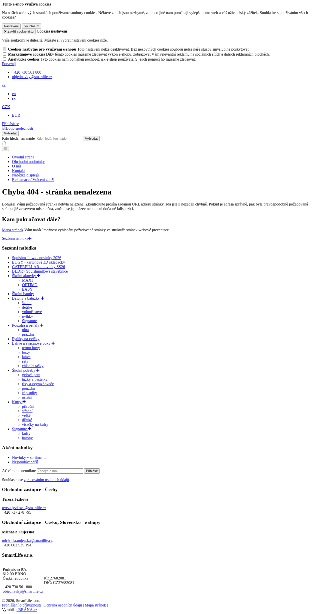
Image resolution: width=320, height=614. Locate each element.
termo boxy (31, 348)
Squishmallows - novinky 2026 (36, 258)
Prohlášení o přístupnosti (21, 605)
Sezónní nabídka (15, 238)
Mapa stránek (12, 230)
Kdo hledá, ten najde (18, 138)
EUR (16, 115)
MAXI (27, 280)
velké (26, 415)
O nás (16, 166)
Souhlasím (31, 26)
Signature (29, 321)
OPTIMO (30, 285)
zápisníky (29, 393)
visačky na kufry (35, 424)
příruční (28, 406)
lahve (26, 357)
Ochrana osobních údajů (63, 605)
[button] (4, 85)
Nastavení (11, 26)
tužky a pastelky (35, 379)
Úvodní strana (23, 157)
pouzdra (28, 388)
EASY (27, 289)
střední (27, 411)
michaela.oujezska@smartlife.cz (27, 540)
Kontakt (18, 170)
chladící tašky (33, 366)
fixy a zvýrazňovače (38, 384)
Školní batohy (23, 294)
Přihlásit (92, 471)
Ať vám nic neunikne (19, 471)
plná (25, 330)
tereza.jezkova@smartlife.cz (24, 508)
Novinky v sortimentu (29, 457)
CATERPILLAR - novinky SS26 (38, 267)
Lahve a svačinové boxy (32, 343)
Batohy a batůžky (26, 298)
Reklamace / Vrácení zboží (33, 179)
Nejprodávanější (25, 462)
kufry (26, 433)
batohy (27, 438)
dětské (27, 307)
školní (27, 303)
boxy (26, 352)
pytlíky (27, 316)
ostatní (27, 397)
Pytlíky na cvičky (26, 339)
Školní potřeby (24, 370)
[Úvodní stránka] (17, 128)
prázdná (28, 334)
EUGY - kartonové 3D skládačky (38, 262)
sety (25, 361)
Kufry (17, 402)
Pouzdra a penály (26, 325)
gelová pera (31, 375)
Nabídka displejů (25, 175)
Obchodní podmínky (28, 161)
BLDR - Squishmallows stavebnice (40, 271)
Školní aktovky (24, 276)
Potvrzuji (9, 64)
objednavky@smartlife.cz (23, 591)
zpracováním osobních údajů (46, 480)
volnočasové (32, 312)
